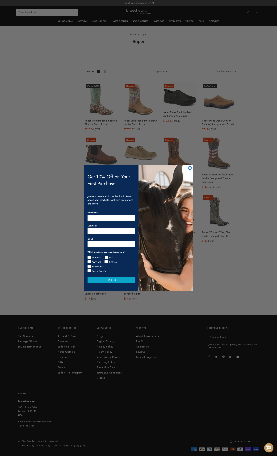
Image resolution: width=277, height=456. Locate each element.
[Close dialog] (190, 168)
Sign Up (111, 280)
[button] (268, 447)
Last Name (92, 225)
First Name (93, 212)
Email (90, 238)
